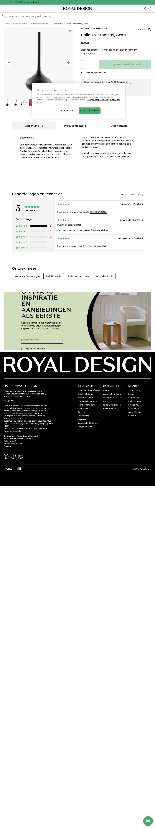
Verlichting (107, 401)
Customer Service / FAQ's (89, 390)
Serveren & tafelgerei (112, 394)
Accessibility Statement (88, 423)
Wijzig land (9, 400)
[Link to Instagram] (20, 456)
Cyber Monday (135, 412)
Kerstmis (132, 416)
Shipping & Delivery (86, 394)
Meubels (106, 390)
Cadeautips (133, 398)
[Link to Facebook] (13, 456)
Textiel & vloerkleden (112, 405)
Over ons (81, 412)
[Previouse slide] (9, 62)
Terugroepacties (85, 427)
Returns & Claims (85, 398)
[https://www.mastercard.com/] (19, 469)
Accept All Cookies (89, 110)
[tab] (34, 126)
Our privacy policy (95, 100)
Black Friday (133, 408)
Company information (88, 401)
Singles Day (133, 405)
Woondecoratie (110, 398)
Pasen (131, 394)
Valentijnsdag (134, 390)
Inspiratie (82, 419)
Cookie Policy (83, 416)
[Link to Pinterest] (6, 456)
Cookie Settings (67, 110)
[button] (145, 8)
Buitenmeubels (109, 408)
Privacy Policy (84, 408)
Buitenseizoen (134, 401)
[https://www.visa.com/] (9, 469)
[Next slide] (68, 62)
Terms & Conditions (86, 405)
